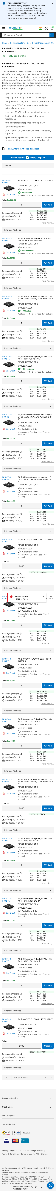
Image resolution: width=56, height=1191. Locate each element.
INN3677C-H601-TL (7, 478)
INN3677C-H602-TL (7, 358)
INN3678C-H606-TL (7, 239)
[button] (3, 28)
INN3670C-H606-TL (7, 181)
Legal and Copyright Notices (31, 1151)
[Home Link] (21, 28)
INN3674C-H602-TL (7, 720)
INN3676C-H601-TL (7, 297)
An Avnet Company (10, 1168)
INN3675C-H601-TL (7, 780)
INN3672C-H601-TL (7, 416)
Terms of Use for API (30, 1154)
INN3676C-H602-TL (7, 960)
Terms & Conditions (10, 1154)
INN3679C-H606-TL (7, 540)
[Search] (51, 35)
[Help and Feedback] (50, 1185)
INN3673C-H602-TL (7, 900)
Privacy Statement (9, 1151)
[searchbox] (25, 35)
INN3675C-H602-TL (7, 839)
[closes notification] (52, 3)
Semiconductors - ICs (19, 43)
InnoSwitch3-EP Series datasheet (23, 149)
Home (4, 43)
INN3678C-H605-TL (7, 660)
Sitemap (44, 1154)
